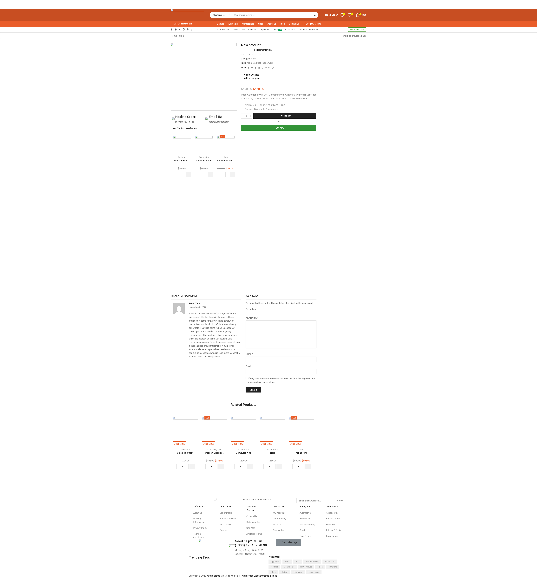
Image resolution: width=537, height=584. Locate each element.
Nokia (320, 567)
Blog (282, 24)
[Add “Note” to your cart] (279, 466)
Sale (278, 29)
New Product (306, 567)
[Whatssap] (188, 29)
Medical (274, 567)
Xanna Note (301, 453)
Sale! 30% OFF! (357, 29)
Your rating (251, 309)
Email (249, 366)
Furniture (289, 29)
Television (298, 572)
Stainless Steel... (225, 160)
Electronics (239, 29)
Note (272, 453)
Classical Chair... (185, 453)
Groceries (313, 29)
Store (273, 572)
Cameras (252, 29)
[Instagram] (184, 29)
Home (174, 36)
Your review (252, 318)
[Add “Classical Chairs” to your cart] (192, 466)
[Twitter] (180, 29)
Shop (260, 24)
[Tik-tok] (192, 29)
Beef (258, 63)
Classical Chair (204, 160)
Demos (220, 24)
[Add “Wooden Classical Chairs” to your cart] (221, 466)
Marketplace (248, 24)
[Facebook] (172, 29)
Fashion (181, 157)
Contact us (294, 24)
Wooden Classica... (214, 453)
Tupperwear (267, 63)
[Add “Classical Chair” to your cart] (210, 174)
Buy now (280, 128)
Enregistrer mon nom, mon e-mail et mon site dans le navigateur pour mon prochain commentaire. (281, 380)
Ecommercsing (312, 562)
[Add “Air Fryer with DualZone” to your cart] (188, 174)
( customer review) (263, 50)
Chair (297, 562)
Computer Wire (243, 453)
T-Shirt (285, 572)
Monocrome (289, 567)
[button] (288, 542)
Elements (233, 24)
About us (272, 24)
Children (301, 29)
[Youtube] (176, 29)
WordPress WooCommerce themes (259, 575)
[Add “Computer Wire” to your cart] (250, 466)
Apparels (265, 29)
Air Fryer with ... (182, 160)
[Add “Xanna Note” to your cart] (308, 466)
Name (249, 354)
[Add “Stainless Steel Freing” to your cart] (232, 174)
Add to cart (286, 116)
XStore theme (213, 575)
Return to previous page (354, 36)
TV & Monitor (223, 29)
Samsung (332, 567)
